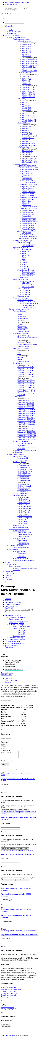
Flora (23, 259)
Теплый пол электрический (19, 529)
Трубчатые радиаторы (21, 39)
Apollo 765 (25, 253)
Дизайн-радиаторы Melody (26, 231)
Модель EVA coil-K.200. (25, 376)
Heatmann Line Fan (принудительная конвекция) (27, 343)
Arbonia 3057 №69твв (29, 63)
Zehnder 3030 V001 (28, 89)
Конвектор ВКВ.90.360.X (26, 432)
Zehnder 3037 (26, 78)
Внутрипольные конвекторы (19, 309)
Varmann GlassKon (28, 225)
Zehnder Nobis (22, 504)
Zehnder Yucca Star (23, 503)
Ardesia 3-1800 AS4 (28, 145)
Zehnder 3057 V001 (28, 91)
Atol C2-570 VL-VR (29, 113)
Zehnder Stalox (22, 499)
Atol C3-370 (26, 104)
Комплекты (21, 557)
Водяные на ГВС (23, 458)
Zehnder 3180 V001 (28, 95)
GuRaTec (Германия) (24, 249)
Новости (8, 575)
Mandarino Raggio (28, 244)
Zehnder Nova (26, 203)
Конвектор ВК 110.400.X (26, 417)
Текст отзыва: (6, 750)
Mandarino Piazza (27, 246)
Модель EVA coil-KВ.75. (26, 382)
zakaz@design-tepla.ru (12, 4)
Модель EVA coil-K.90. (25, 369)
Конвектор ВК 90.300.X (25, 404)
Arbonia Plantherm (28, 195)
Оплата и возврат (15, 566)
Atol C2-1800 (26, 108)
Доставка (12, 564)
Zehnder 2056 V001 (28, 87)
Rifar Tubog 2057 (27, 151)
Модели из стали (28, 234)
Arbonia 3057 (26, 46)
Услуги (7, 562)
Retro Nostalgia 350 (28, 272)
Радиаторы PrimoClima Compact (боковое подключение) (30, 305)
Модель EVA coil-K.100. (25, 370)
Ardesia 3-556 (26, 130)
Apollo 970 (25, 255)
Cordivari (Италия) (23, 123)
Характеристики (11, 680)
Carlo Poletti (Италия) (20, 559)
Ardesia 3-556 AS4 (28, 141)
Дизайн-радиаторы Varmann (27, 208)
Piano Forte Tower (28, 287)
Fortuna (24, 262)
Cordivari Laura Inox (24, 475)
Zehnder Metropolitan (24, 518)
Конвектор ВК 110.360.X (26, 415)
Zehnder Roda (22, 519)
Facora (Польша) (23, 277)
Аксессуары (13, 549)
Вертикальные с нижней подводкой (28, 181)
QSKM (19, 359)
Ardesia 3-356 (26, 128)
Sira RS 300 (26, 290)
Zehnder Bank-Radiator (29, 207)
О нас (11, 30)
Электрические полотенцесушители (20, 526)
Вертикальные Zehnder (30, 169)
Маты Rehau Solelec (24, 532)
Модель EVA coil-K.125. (25, 372)
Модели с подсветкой (29, 236)
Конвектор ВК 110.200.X (26, 410)
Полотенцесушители (16, 454)
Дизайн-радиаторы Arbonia (27, 184)
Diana (24, 257)
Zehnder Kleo (26, 201)
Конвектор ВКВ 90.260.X (26, 430)
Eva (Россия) (17, 363)
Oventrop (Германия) (20, 551)
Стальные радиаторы (20, 298)
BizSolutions (10, 1035)
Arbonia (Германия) (24, 41)
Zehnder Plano (26, 205)
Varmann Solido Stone (29, 223)
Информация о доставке (14, 669)
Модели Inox (26, 233)
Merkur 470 (25, 266)
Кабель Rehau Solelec (24, 534)
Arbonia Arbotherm (28, 186)
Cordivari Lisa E (22, 491)
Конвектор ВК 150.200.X (26, 419)
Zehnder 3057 (26, 80)
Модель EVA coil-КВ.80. (26, 383)
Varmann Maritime (28, 214)
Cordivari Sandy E (23, 488)
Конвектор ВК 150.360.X (26, 424)
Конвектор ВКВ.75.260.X (26, 428)
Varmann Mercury (28, 212)
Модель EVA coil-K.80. (25, 367)
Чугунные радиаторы (20, 248)
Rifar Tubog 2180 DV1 (29, 162)
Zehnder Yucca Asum (24, 516)
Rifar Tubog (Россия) (24, 147)
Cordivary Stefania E (24, 486)
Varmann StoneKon (28, 229)
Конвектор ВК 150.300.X (26, 423)
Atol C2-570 (26, 102)
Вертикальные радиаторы (26, 166)
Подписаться (6, 1026)
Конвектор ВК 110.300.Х (26, 413)
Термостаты (21, 553)
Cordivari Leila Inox (24, 473)
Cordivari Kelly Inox (24, 465)
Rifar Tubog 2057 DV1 (29, 158)
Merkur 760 (25, 268)
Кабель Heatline (22, 542)
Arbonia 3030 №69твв (29, 61)
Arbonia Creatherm (28, 188)
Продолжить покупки (8, 809)
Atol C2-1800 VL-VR (29, 119)
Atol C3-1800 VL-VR (29, 121)
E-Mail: (4, 746)
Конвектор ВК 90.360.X (25, 406)
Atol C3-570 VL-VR (29, 117)
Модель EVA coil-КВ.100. (26, 387)
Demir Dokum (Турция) (25, 270)
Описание (8, 678)
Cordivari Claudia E (24, 490)
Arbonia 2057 (26, 48)
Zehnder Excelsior (28, 199)
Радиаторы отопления (17, 37)
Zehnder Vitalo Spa (23, 512)
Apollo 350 (25, 251)
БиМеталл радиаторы (20, 279)
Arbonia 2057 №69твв (29, 59)
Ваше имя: (5, 742)
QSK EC (20, 357)
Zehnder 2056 (26, 76)
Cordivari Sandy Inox (24, 471)
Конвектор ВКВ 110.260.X (26, 434)
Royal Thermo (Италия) (25, 281)
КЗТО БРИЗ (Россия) (20, 441)
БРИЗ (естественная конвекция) (24, 444)
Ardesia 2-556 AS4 (28, 138)
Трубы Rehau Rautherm (21, 547)
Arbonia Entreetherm (28, 192)
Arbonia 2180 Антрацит (26, 53)
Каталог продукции (12, 35)
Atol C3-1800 (26, 110)
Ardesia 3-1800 (27, 134)
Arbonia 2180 (26, 50)
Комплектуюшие (23, 536)
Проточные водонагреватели (23, 560)
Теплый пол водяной (16, 545)
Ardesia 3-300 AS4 (28, 139)
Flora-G (24, 261)
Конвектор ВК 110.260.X (26, 411)
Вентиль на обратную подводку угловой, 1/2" (18, 854)
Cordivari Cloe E (23, 493)
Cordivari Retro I (23, 477)
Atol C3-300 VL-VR (29, 115)
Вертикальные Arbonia (30, 167)
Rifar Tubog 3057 (27, 153)
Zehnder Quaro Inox (24, 508)
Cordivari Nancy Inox (24, 469)
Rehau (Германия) (19, 531)
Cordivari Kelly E (23, 484)
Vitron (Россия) (18, 396)
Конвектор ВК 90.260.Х (25, 402)
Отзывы (12, 573)
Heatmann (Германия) (20, 333)
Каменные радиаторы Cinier (27, 238)
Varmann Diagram (28, 210)
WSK (19, 352)
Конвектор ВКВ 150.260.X (26, 437)
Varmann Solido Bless (29, 220)
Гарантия (12, 33)
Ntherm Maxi (21, 316)
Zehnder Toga (22, 521)
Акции (7, 577)
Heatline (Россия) (19, 538)
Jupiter (24, 264)
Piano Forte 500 (27, 285)
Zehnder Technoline (28, 97)
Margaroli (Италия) (19, 456)
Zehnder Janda (22, 523)
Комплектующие (23, 296)
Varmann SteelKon (28, 227)
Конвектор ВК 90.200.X (25, 400)
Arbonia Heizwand (28, 190)
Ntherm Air (21, 320)
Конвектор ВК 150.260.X (26, 421)
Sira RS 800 (26, 294)
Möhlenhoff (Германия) (21, 348)
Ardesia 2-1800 (27, 132)
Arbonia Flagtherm (28, 194)
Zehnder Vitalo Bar (23, 510)
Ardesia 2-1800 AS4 (28, 143)
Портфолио (9, 572)
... (5, 581)
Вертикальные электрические (27, 178)
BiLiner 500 (26, 283)
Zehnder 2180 (26, 82)
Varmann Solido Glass (29, 218)
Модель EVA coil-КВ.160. (26, 391)
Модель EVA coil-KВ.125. (26, 389)
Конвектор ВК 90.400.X (25, 408)
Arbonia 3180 (26, 56)
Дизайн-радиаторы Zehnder (27, 197)
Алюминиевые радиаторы (22, 240)
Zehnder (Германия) (24, 72)
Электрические (22, 460)
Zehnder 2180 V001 (28, 93)
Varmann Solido (27, 216)
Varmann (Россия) (19, 311)
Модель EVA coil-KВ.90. (26, 385)
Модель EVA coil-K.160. (25, 374)
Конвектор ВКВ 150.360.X (26, 439)
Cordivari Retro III (23, 480)
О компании (9, 28)
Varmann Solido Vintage (30, 221)
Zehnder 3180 (26, 84)
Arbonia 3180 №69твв (29, 71)
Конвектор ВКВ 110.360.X (26, 436)
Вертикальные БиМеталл (27, 174)
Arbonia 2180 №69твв (29, 65)
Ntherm (19, 315)
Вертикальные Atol (28, 171)
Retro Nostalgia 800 (28, 275)
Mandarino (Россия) (24, 242)
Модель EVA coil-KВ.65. (26, 380)
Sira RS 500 (26, 292)
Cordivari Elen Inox (24, 467)
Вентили (20, 555)
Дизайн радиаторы (20, 164)
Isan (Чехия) (21, 99)
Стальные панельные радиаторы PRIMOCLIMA (26, 301)
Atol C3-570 (26, 106)
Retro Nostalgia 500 (28, 274)
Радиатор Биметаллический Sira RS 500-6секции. (19, 935)
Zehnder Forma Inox (24, 506)
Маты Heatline (22, 540)
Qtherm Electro (22, 328)
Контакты (8, 579)
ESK (19, 354)
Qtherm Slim (21, 329)
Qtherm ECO (21, 326)
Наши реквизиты (15, 31)
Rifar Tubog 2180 (27, 154)
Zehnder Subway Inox (24, 501)
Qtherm (19, 324)
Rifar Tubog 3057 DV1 (29, 160)
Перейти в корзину (22, 809)
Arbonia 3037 (26, 45)
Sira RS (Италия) (23, 288)
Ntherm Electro (22, 318)
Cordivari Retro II (23, 478)
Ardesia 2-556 (26, 126)
